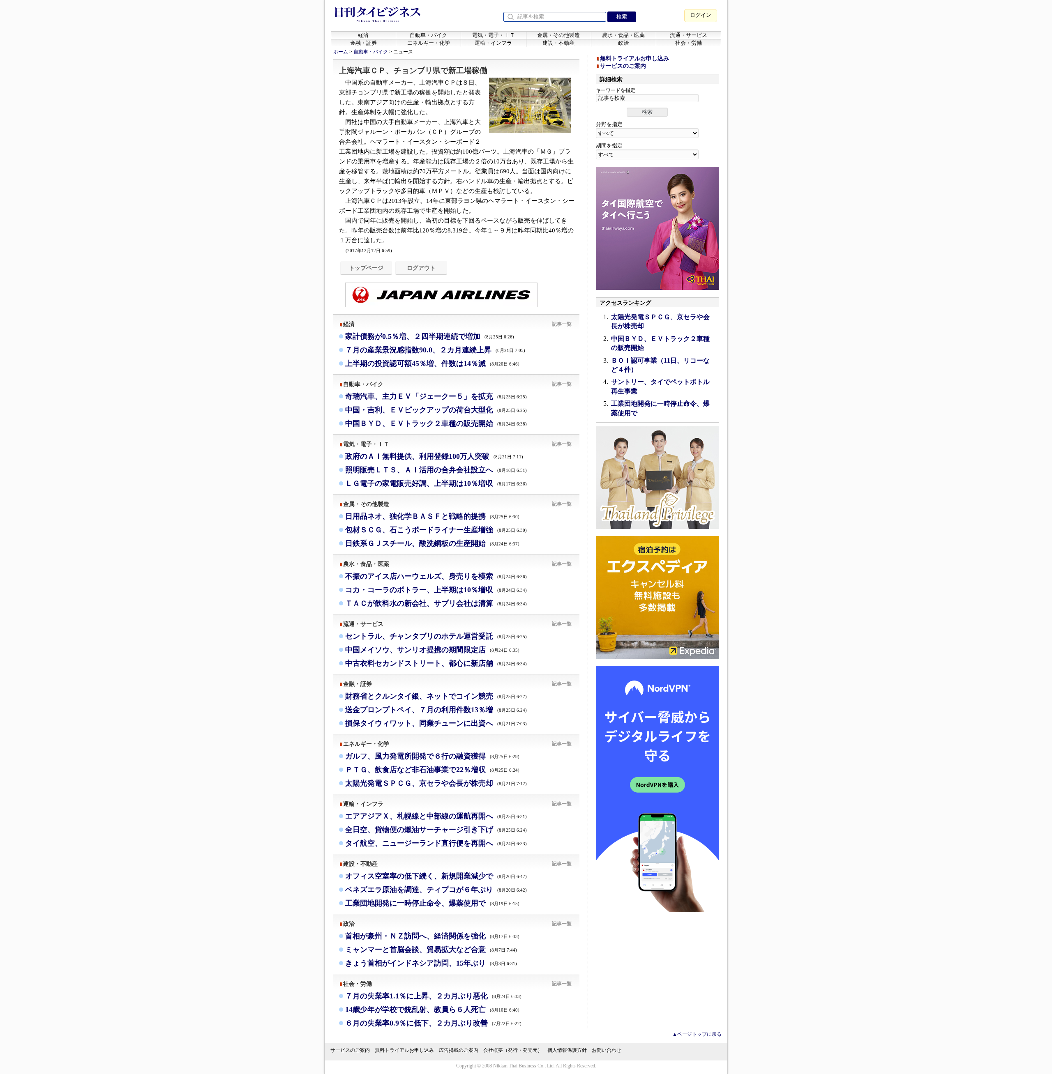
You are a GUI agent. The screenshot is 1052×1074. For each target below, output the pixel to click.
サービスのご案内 (623, 66)
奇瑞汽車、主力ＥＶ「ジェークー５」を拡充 (436, 396)
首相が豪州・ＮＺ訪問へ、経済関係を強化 (432, 936)
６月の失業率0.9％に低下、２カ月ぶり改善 (433, 1023)
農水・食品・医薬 (623, 35)
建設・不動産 (558, 43)
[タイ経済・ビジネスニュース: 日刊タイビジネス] (377, 20)
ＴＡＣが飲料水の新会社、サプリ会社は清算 (436, 603)
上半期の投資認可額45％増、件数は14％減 (432, 363)
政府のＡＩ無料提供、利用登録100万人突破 (434, 456)
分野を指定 (609, 124)
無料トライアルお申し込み (634, 58)
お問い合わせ (606, 1050)
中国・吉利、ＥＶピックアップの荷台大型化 (436, 410)
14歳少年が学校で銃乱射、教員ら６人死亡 (432, 1009)
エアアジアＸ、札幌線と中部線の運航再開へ (436, 816)
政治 (623, 43)
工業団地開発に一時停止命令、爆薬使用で (432, 903)
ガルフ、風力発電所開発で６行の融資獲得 (432, 756)
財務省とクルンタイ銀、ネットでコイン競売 (436, 696)
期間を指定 (609, 146)
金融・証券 (363, 43)
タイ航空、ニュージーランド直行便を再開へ (436, 843)
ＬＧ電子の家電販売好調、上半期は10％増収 (436, 483)
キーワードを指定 (615, 90)
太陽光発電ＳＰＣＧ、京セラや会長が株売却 (436, 783)
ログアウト (421, 267)
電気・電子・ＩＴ (493, 35)
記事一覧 (562, 324)
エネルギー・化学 (428, 43)
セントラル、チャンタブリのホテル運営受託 (436, 636)
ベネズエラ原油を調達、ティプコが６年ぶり (436, 889)
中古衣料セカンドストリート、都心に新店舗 (436, 663)
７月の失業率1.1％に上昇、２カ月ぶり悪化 (433, 996)
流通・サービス (688, 35)
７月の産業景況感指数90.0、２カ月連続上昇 (435, 350)
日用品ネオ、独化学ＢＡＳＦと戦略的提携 (432, 516)
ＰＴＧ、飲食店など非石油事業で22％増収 (432, 770)
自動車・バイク (428, 35)
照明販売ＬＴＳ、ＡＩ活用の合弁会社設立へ (436, 470)
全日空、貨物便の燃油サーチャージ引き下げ (436, 830)
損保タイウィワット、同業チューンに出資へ (436, 723)
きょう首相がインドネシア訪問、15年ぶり (431, 963)
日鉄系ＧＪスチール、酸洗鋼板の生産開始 (432, 543)
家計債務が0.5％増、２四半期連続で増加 (429, 336)
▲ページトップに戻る (697, 1034)
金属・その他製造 (558, 35)
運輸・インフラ (493, 43)
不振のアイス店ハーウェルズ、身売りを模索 (436, 576)
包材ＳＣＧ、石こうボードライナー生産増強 (436, 530)
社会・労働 (688, 43)
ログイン (700, 15)
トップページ (366, 267)
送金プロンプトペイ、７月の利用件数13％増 (436, 710)
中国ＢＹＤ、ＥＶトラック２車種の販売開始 (436, 423)
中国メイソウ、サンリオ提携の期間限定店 (432, 650)
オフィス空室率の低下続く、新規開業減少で (436, 876)
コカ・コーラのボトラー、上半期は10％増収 (436, 590)
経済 (363, 35)
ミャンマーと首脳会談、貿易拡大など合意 (431, 949)
